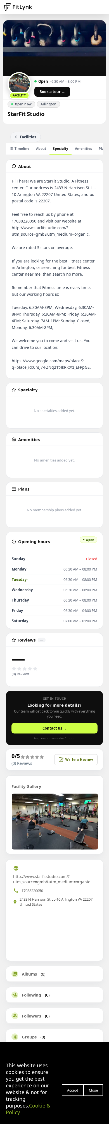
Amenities (83, 148)
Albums (29, 974)
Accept (72, 1090)
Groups (29, 1037)
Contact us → (54, 728)
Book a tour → (52, 91)
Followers (31, 1016)
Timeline (22, 148)
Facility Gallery (26, 786)
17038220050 (32, 890)
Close (93, 1090)
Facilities (28, 136)
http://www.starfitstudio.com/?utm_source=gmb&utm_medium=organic (51, 879)
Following (31, 995)
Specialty (60, 148)
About (41, 148)
